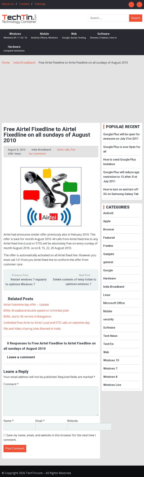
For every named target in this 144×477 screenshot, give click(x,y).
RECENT (132, 127)
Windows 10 (111, 360)
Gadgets (108, 254)
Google (108, 270)
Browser (108, 229)
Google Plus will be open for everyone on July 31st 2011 (121, 137)
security (108, 319)
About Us (8, 4)
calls (66, 149)
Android (108, 213)
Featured (109, 237)
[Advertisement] (72, 91)
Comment (11, 384)
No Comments (37, 153)
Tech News (110, 336)
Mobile (44, 35)
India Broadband (41, 149)
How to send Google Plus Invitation (119, 162)
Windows (15, 35)
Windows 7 (110, 368)
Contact (24, 4)
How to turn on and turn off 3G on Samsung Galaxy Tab (121, 192)
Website (72, 421)
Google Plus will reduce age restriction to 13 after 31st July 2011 (121, 177)
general (108, 262)
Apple (106, 221)
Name (9, 421)
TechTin (108, 344)
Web (74, 35)
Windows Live (112, 385)
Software (103, 35)
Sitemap (40, 4)
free (73, 149)
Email (40, 421)
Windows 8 (110, 376)
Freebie (108, 245)
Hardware (14, 48)
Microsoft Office (114, 303)
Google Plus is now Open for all (121, 149)
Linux (106, 295)
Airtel (60, 149)
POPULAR (114, 127)
